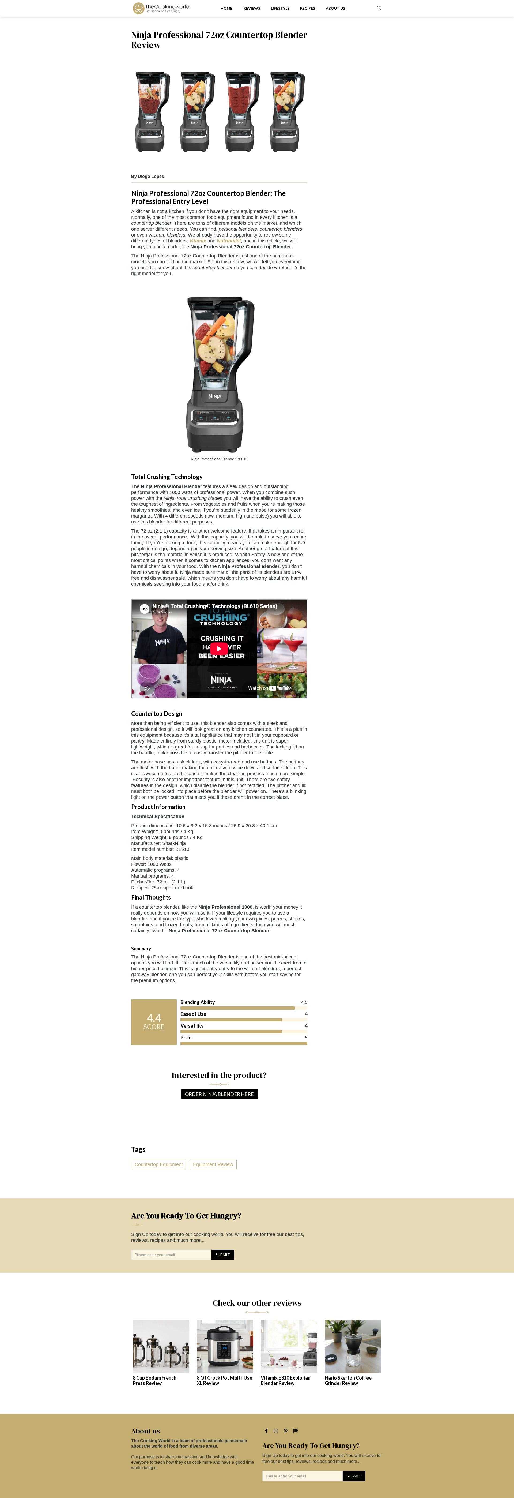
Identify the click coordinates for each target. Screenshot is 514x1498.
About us (335, 8)
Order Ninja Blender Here (219, 1094)
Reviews (252, 8)
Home (226, 8)
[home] (171, 8)
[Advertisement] (348, 109)
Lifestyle (280, 8)
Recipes (307, 8)
